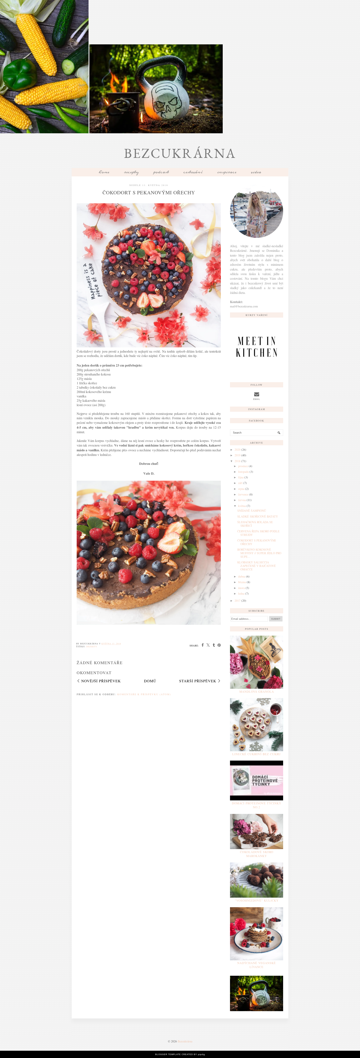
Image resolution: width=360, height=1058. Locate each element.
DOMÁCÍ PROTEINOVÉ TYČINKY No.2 (256, 805)
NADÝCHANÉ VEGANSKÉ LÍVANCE (256, 965)
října (241, 477)
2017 (237, 601)
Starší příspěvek (197, 680)
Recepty (131, 172)
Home (104, 172)
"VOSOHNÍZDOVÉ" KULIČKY (257, 900)
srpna (241, 489)
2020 (237, 450)
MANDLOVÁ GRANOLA (256, 692)
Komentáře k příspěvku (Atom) (144, 694)
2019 (237, 455)
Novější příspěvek (101, 680)
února (241, 588)
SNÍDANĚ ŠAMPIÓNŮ (251, 511)
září (240, 483)
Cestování (192, 172)
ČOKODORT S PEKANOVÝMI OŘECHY (256, 542)
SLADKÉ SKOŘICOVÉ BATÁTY (257, 516)
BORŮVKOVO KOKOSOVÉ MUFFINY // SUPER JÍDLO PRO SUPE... (259, 553)
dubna (241, 576)
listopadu (243, 472)
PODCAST (161, 172)
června (242, 500)
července (243, 494)
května (242, 506)
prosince (243, 466)
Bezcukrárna (180, 153)
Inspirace (226, 172)
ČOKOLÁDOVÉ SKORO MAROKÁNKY (256, 854)
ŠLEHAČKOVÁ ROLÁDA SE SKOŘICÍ (255, 524)
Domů (150, 680)
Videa (256, 172)
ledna (241, 593)
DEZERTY (91, 646)
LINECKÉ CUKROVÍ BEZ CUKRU (256, 754)
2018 (237, 461)
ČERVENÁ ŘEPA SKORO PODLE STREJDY (258, 533)
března (242, 582)
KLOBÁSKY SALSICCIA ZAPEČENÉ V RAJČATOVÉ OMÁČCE (256, 565)
